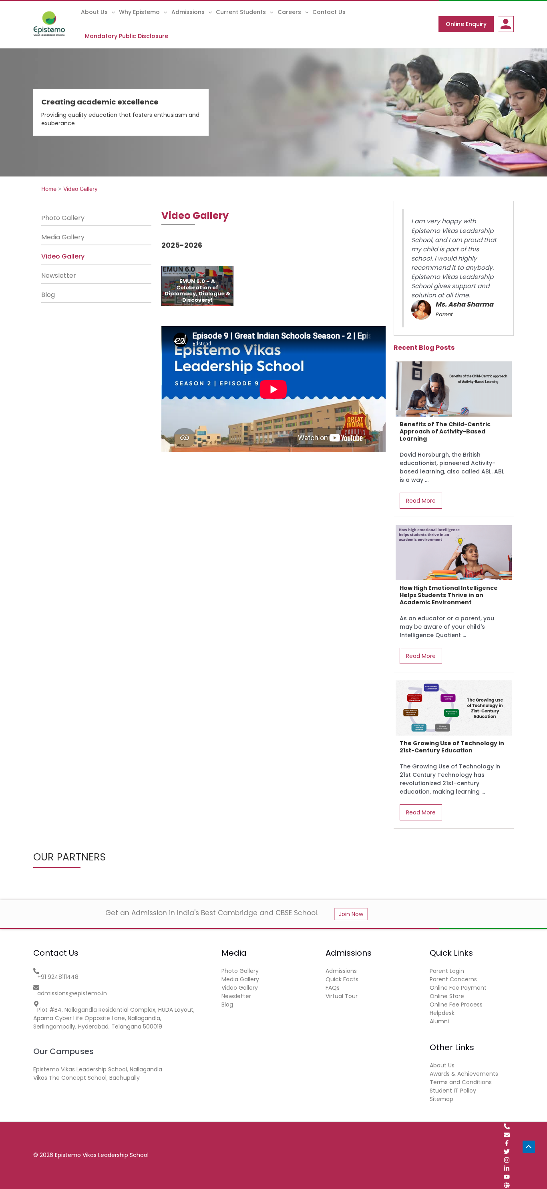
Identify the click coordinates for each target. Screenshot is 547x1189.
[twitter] (509, 1151)
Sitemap (441, 1099)
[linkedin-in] (509, 1168)
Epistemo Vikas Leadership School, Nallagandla (97, 1069)
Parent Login (447, 971)
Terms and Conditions (461, 1082)
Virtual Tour (342, 996)
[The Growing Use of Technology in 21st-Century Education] (454, 707)
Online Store (447, 996)
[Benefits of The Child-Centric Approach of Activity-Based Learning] (454, 388)
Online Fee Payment (458, 988)
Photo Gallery (240, 971)
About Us (442, 1065)
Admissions (341, 971)
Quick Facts (342, 979)
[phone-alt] (509, 1126)
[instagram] (509, 1159)
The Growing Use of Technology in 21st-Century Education (452, 746)
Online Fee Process (456, 1005)
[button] (111, 12)
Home (48, 188)
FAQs (333, 988)
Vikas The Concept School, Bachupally (86, 1078)
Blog (227, 1005)
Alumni (439, 1021)
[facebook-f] (509, 1143)
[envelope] (509, 1134)
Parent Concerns (453, 979)
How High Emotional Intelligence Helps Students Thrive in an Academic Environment (449, 595)
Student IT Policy (453, 1091)
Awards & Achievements (464, 1074)
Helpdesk (442, 1013)
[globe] (509, 1185)
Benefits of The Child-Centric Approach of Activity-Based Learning (445, 431)
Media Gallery (240, 979)
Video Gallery (80, 188)
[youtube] (509, 1176)
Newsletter (236, 996)
